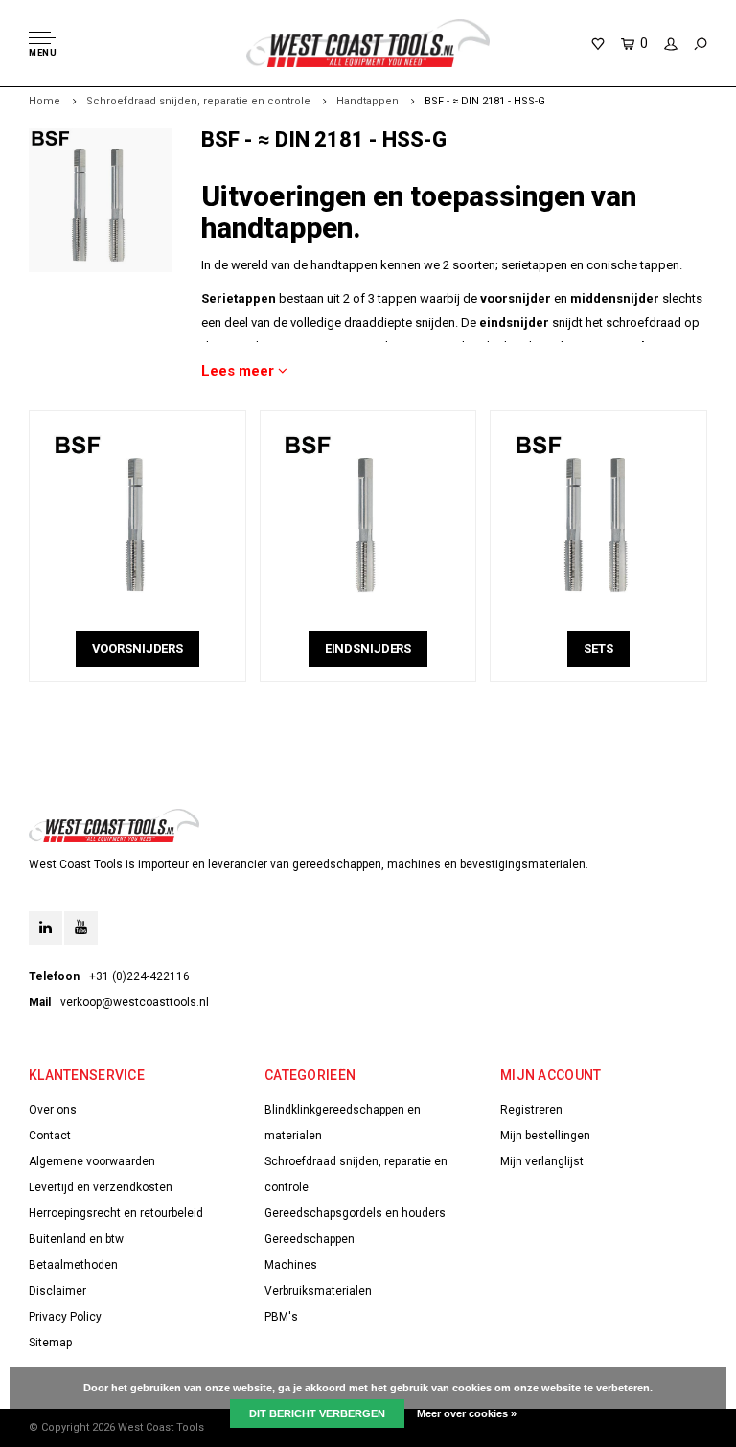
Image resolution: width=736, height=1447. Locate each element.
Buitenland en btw (76, 1239)
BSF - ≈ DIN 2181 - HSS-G (485, 101)
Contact (50, 1135)
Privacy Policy (65, 1316)
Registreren (531, 1109)
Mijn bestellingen (545, 1135)
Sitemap (50, 1342)
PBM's (281, 1316)
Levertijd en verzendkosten (100, 1187)
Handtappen (367, 101)
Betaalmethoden (73, 1265)
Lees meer (239, 370)
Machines (290, 1265)
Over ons (53, 1109)
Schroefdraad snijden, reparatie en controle (198, 101)
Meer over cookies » (467, 1413)
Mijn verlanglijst (542, 1161)
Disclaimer (57, 1291)
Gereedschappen (309, 1239)
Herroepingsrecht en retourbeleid (116, 1213)
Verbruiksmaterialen (318, 1291)
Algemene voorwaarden (92, 1161)
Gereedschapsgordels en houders (355, 1213)
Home (44, 101)
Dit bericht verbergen (317, 1413)
